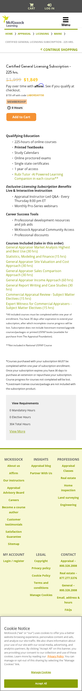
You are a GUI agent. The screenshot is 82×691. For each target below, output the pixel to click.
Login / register (13, 561)
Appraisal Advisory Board (13, 490)
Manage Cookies (41, 595)
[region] (41, 653)
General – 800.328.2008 (68, 587)
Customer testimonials (13, 521)
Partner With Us (41, 473)
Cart (31, 8)
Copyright (41, 561)
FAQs (68, 610)
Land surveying (68, 497)
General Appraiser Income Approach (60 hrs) (39, 280)
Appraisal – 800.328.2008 (68, 563)
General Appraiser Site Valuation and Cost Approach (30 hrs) (37, 264)
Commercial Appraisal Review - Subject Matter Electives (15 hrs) (40, 297)
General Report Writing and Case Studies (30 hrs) (39, 287)
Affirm (13, 473)
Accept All (41, 683)
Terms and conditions (41, 585)
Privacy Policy (56, 656)
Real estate (68, 478)
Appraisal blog (41, 466)
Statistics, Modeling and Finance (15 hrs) (36, 256)
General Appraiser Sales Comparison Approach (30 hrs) (33, 273)
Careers (14, 500)
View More (17, 431)
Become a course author (13, 509)
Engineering (68, 505)
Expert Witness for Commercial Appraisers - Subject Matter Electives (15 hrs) (38, 306)
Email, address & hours (68, 600)
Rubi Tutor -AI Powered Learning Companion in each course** (39, 176)
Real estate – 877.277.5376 (68, 575)
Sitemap (13, 544)
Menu (66, 25)
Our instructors (13, 480)
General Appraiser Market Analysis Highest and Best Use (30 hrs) (38, 249)
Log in (49, 8)
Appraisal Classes (68, 468)
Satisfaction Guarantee (14, 534)
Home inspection (68, 487)
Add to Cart (21, 117)
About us (13, 466)
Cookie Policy (41, 575)
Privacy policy (41, 568)
